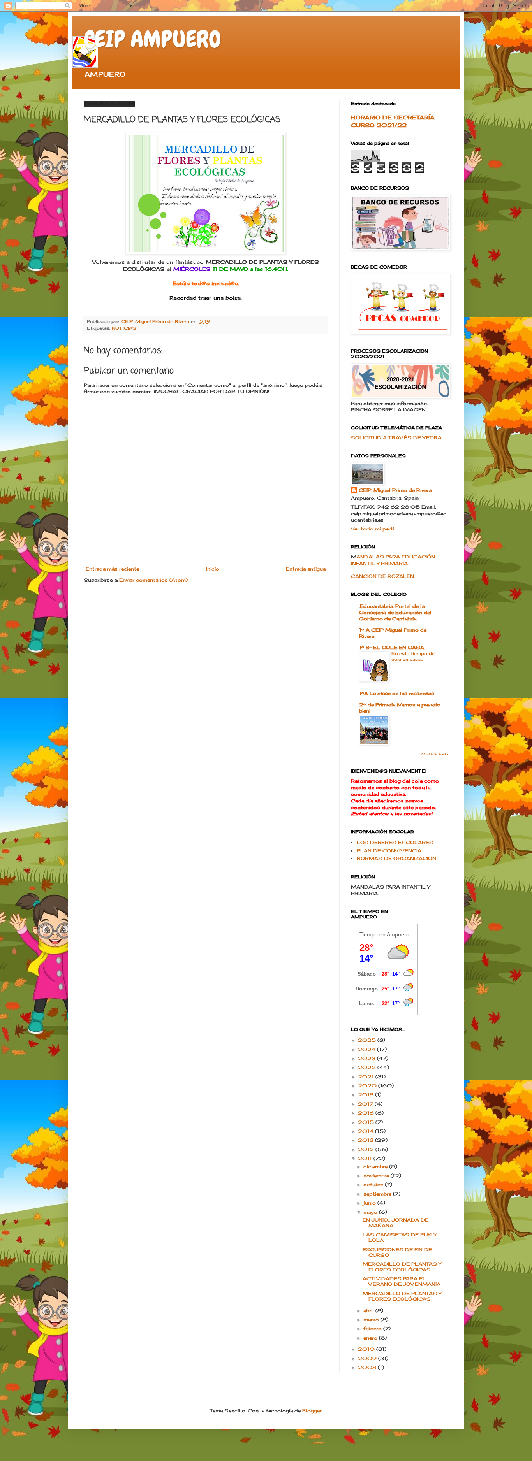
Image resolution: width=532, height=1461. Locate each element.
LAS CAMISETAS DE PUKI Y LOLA (400, 1237)
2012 (366, 1149)
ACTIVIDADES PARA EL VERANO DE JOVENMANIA (401, 1281)
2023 (367, 1058)
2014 (366, 1131)
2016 (366, 1113)
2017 (366, 1104)
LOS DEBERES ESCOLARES (395, 842)
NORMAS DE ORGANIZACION (396, 858)
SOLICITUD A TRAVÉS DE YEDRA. (396, 438)
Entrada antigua (306, 569)
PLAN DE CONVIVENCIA (389, 850)
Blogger (312, 1411)
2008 (368, 1367)
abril (369, 1310)
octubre (374, 1184)
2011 (365, 1158)
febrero (373, 1328)
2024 (367, 1049)
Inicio (212, 569)
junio (370, 1203)
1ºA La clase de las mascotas (396, 693)
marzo (372, 1319)
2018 (366, 1095)
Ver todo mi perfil (373, 529)
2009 (368, 1358)
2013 (366, 1140)
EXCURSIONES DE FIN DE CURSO (397, 1252)
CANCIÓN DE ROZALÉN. (383, 576)
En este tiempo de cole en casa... (413, 656)
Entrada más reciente (112, 569)
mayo (371, 1212)
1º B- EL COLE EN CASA (391, 647)
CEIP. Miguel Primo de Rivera (395, 490)
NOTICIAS (124, 328)
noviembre (377, 1175)
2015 (366, 1122)
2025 (367, 1040)
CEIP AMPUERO (152, 39)
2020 (368, 1086)
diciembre (376, 1167)
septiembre (378, 1194)
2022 (367, 1067)
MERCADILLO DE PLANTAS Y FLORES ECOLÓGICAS (402, 1266)
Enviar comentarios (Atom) (153, 580)
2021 (366, 1077)
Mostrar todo (434, 754)
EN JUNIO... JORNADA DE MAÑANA (395, 1222)
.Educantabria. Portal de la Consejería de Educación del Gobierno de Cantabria (395, 612)
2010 (367, 1349)
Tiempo (368, 934)
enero (371, 1338)
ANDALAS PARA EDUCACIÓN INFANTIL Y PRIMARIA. (393, 560)
